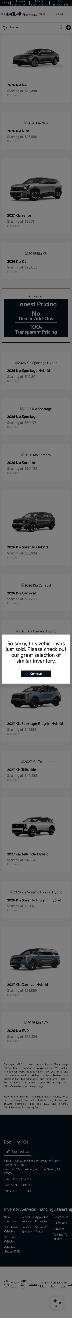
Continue (36, 673)
